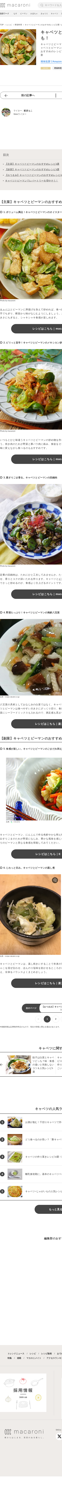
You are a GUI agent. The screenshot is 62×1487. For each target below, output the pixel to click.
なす (15, 14)
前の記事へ (28, 95)
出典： (8, 822)
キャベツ (54, 14)
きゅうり (44, 14)
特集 (10, 1358)
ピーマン (23, 14)
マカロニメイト (33, 1358)
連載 (19, 1358)
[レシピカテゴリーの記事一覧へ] (46, 68)
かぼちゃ (34, 14)
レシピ (33, 1353)
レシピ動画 (46, 1353)
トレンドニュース (16, 1353)
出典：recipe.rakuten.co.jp (9, 697)
